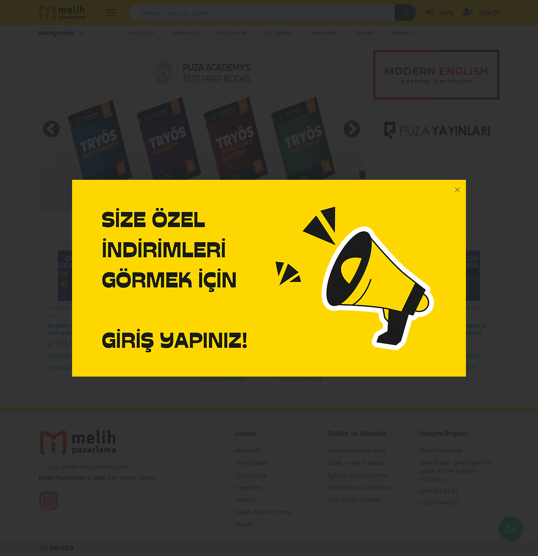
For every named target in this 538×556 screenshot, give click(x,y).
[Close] (457, 188)
